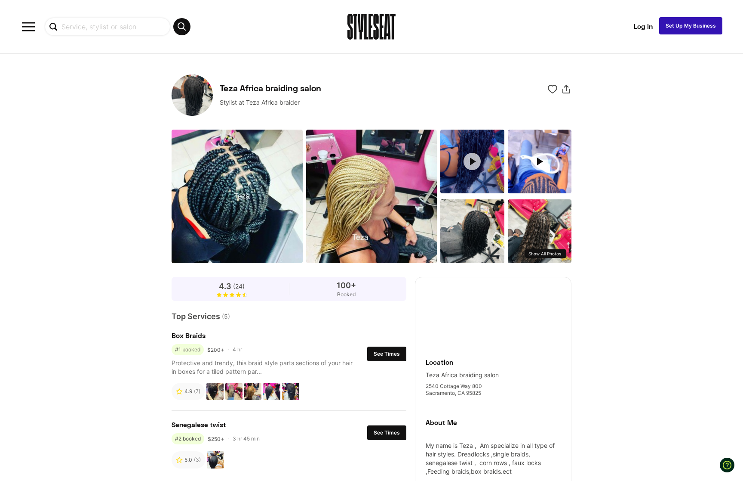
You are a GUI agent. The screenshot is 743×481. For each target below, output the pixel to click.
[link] (493, 312)
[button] (566, 89)
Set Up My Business (691, 25)
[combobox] (117, 26)
